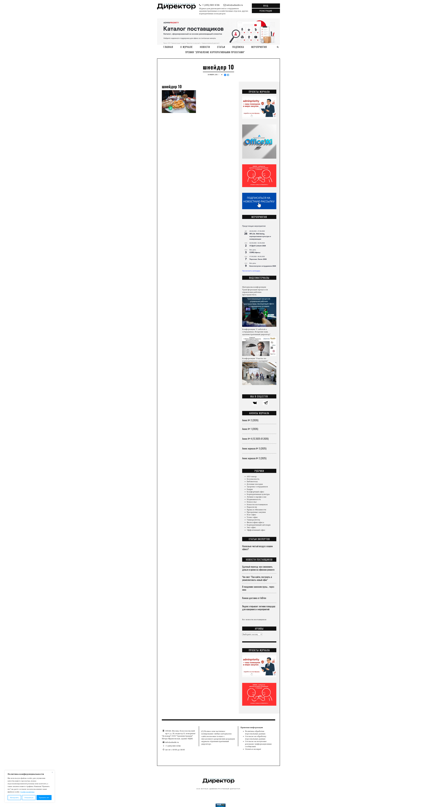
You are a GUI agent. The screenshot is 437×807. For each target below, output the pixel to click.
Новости (205, 47)
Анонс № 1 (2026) (250, 428)
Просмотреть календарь (251, 271)
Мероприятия (259, 47)
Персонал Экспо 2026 (258, 259)
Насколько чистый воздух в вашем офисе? (257, 547)
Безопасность (253, 479)
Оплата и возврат (253, 749)
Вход (265, 5)
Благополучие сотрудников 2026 (262, 266)
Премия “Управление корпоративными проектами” (215, 52)
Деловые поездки (255, 484)
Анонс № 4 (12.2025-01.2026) (255, 438)
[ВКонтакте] (225, 75)
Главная (168, 47)
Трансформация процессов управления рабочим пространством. (255, 292)
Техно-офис (252, 517)
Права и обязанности (256, 509)
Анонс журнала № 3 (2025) (254, 448)
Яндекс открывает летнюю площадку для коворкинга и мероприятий (258, 608)
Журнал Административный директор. (221, 789)
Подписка (238, 47)
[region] (30, 786)
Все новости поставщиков (254, 619)
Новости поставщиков (257, 504)
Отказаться (28, 798)
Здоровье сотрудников (257, 486)
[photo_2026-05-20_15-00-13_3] (218, 31)
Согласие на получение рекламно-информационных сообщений (258, 744)
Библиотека (252, 481)
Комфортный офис (255, 492)
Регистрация (266, 10)
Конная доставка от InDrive (254, 597)
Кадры (250, 489)
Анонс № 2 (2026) (250, 420)
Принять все (44, 798)
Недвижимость (254, 499)
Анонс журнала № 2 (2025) (254, 458)
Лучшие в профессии (256, 497)
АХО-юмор (252, 476)
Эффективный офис (256, 530)
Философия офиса (255, 522)
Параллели (252, 507)
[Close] (52, 772)
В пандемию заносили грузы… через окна (258, 588)
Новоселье (252, 502)
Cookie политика (27, 792)
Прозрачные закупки (256, 512)
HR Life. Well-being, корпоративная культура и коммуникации (260, 236)
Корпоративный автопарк (259, 525)
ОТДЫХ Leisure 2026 (257, 245)
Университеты (253, 520)
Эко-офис (251, 527)
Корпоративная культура (258, 494)
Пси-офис (251, 514)
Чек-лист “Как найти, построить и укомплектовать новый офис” (257, 578)
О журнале (186, 47)
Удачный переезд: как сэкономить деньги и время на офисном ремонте (258, 568)
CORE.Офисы (254, 252)
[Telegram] (228, 75)
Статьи (221, 47)
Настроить (14, 798)
